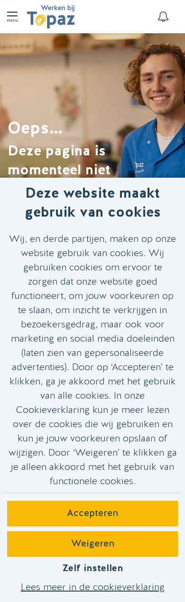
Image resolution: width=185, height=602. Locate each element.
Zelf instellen (92, 569)
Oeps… (35, 129)
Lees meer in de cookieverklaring (93, 588)
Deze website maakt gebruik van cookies (93, 203)
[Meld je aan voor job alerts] (163, 16)
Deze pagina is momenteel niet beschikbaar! (59, 171)
